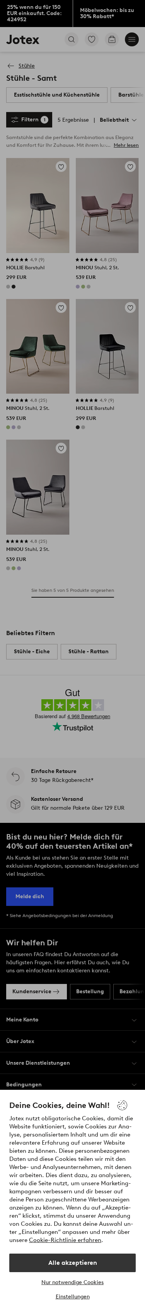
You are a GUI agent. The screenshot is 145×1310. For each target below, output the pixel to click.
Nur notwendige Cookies (72, 1282)
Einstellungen (73, 1296)
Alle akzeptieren (72, 1262)
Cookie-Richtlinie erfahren (65, 1240)
